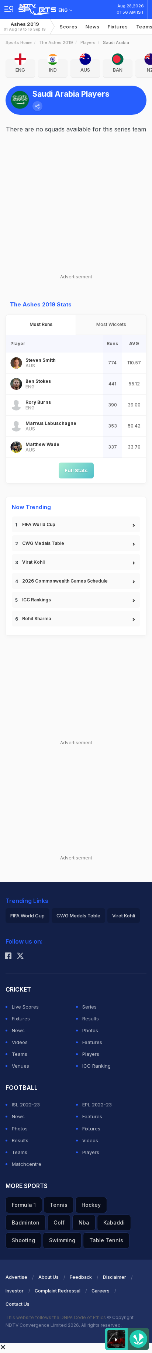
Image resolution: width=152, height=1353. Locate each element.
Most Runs (41, 324)
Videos (20, 1042)
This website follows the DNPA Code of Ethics (56, 1317)
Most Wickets (111, 324)
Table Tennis (106, 1240)
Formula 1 (24, 1205)
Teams (19, 1054)
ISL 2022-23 (26, 1105)
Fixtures (118, 27)
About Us (48, 1277)
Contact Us (18, 1304)
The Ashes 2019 (56, 42)
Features (92, 1042)
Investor (15, 1291)
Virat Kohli (33, 562)
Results (90, 1018)
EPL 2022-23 (97, 1105)
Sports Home (19, 42)
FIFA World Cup (38, 524)
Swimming (62, 1240)
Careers (100, 1291)
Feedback (81, 1277)
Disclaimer (114, 1277)
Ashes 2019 (25, 26)
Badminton (25, 1222)
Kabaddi (114, 1222)
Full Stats (76, 470)
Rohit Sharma (36, 618)
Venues (20, 1066)
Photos (90, 1030)
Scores (68, 27)
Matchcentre (26, 1164)
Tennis (59, 1205)
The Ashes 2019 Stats (41, 304)
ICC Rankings (36, 599)
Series (89, 1007)
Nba (84, 1222)
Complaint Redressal (57, 1291)
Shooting (23, 1240)
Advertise (16, 1277)
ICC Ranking (96, 1066)
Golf (59, 1222)
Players (88, 42)
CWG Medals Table (43, 543)
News (93, 27)
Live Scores (25, 1007)
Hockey (91, 1205)
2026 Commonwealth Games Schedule (65, 581)
